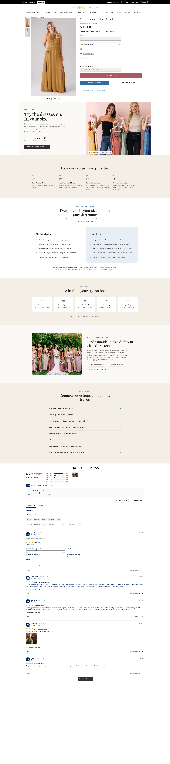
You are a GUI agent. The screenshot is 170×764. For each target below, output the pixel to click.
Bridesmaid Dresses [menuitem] (34, 12)
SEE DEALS (41, 2)
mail (58, 519)
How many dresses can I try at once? (61, 415)
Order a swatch (94, 83)
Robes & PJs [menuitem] (94, 12)
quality (36, 519)
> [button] (85, 679)
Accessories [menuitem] (108, 12)
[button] (140, 570)
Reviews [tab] (29, 505)
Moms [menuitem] (119, 12)
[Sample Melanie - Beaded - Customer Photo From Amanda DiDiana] (75, 475)
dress (29, 519)
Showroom (135, 2)
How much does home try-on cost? (61, 408)
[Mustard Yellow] (81, 49)
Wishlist (125, 2)
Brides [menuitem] (127, 12)
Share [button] (29, 570)
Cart (145, 2)
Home (26, 17)
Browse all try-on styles (37, 146)
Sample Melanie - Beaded (33, 566)
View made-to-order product (94, 90)
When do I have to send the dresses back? (63, 434)
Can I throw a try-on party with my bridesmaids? (65, 446)
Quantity (83, 58)
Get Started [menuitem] (139, 12)
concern (51, 519)
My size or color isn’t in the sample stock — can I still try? (68, 421)
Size (81, 36)
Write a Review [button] (138, 500)
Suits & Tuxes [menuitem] (81, 12)
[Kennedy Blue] (85, 7)
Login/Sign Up (114, 2)
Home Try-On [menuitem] (51, 12)
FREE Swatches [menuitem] (66, 12)
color (44, 519)
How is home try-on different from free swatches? (66, 452)
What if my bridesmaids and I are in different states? (67, 427)
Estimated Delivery (86, 66)
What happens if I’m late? (57, 440)
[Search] (146, 13)
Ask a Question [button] (122, 500)
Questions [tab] (41, 505)
